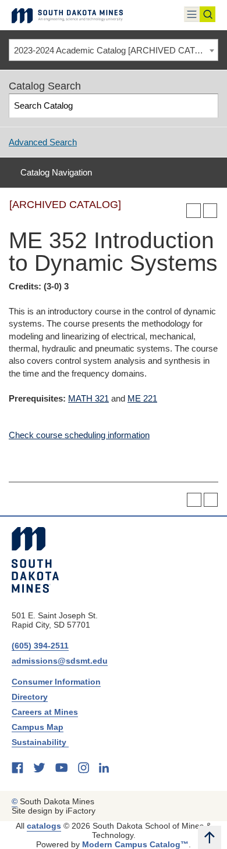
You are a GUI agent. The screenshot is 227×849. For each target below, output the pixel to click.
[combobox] (113, 50)
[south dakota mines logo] (67, 15)
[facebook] (17, 767)
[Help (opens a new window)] (210, 210)
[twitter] (39, 767)
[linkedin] (104, 767)
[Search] (207, 105)
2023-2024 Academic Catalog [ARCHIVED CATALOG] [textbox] (116, 50)
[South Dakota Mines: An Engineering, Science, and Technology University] (35, 559)
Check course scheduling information (79, 435)
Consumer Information (56, 681)
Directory (30, 696)
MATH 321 (88, 398)
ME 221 (142, 398)
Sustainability (40, 742)
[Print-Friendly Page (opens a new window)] (193, 210)
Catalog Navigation (56, 172)
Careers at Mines (45, 712)
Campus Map (37, 727)
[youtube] (61, 767)
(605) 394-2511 (40, 645)
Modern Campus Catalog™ (135, 844)
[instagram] (83, 767)
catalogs (44, 825)
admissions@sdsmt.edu (60, 660)
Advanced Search (43, 142)
